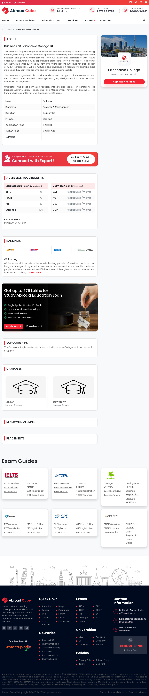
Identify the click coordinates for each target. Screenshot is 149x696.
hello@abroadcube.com (69, 8)
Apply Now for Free (124, 81)
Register (20, 2)
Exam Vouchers (25, 20)
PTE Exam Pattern (35, 524)
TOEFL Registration (85, 490)
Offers (61, 617)
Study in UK (47, 651)
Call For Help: (103, 8)
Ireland (99, 644)
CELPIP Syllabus (111, 528)
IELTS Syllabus (11, 487)
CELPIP (82, 621)
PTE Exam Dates (12, 528)
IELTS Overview (11, 483)
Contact (46, 610)
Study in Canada (50, 643)
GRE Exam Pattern (85, 524)
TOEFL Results (61, 491)
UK (80, 640)
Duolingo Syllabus (112, 490)
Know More (33, 326)
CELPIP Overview (112, 524)
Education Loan (51, 20)
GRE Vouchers (83, 532)
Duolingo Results (112, 495)
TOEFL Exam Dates (63, 487)
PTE (80, 613)
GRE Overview (61, 524)
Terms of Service (108, 692)
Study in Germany (51, 647)
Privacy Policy (86, 660)
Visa (44, 613)
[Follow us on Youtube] (146, 2)
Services (73, 20)
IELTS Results (10, 491)
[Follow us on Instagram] (141, 2)
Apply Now (12, 326)
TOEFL (82, 610)
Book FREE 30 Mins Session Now (81, 159)
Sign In (7, 2)
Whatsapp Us (136, 8)
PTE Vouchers (33, 532)
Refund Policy (102, 660)
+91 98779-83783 (130, 646)
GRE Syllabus (60, 528)
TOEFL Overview (62, 483)
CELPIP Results (111, 532)
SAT (98, 613)
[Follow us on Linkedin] (26, 628)
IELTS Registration (35, 490)
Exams (89, 20)
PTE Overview (11, 524)
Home (5, 20)
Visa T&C (100, 663)
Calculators (64, 621)
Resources (63, 610)
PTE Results (10, 532)
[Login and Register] (144, 20)
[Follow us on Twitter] (135, 2)
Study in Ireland (49, 659)
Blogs (61, 606)
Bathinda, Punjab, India (131, 610)
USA (81, 637)
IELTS (81, 606)
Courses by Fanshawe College (21, 29)
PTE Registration (35, 528)
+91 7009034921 (127, 627)
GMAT (99, 610)
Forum (61, 613)
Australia (100, 637)
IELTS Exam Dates (35, 495)
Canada (83, 644)
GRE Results (59, 532)
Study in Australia (50, 655)
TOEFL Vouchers (84, 495)
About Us (105, 20)
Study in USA (48, 640)
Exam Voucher (46, 623)
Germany (100, 640)
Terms (82, 663)
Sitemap (143, 692)
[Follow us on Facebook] (131, 2)
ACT (98, 617)
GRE (98, 606)
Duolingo (83, 617)
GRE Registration (84, 528)
